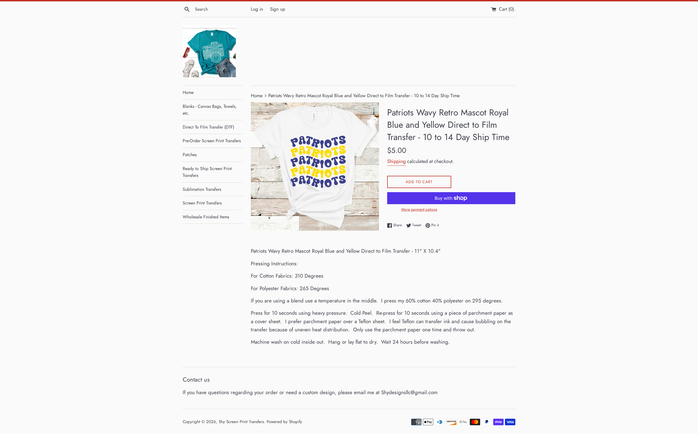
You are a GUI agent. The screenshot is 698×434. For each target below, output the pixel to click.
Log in (257, 9)
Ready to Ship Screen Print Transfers (207, 172)
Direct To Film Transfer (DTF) (208, 127)
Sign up (277, 9)
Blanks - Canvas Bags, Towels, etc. (210, 110)
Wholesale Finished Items (206, 217)
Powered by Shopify (284, 422)
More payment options (419, 209)
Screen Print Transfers (202, 203)
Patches (190, 154)
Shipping (396, 161)
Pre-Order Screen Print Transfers (212, 141)
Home (188, 92)
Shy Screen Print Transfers (241, 422)
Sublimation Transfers (202, 189)
